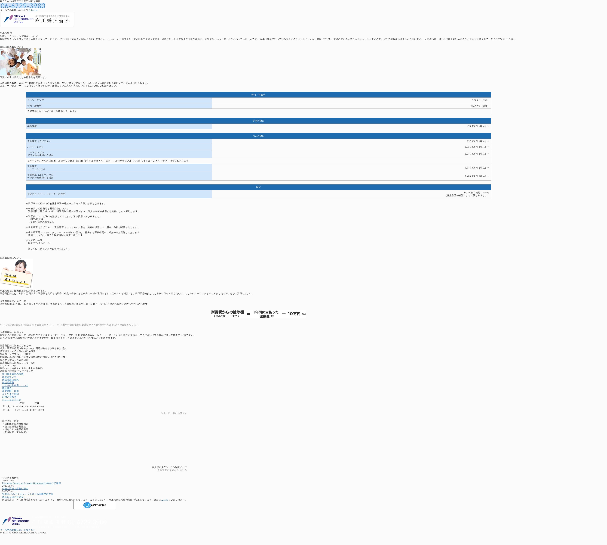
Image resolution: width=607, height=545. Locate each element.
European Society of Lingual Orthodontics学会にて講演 (31, 483)
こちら (164, 499)
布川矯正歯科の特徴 (13, 374)
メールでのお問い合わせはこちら (18, 530)
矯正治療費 (8, 382)
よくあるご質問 (10, 394)
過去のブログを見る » (14, 497)
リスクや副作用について (15, 385)
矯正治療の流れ (10, 380)
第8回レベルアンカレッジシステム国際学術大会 (27, 494)
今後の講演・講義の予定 (15, 488)
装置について (9, 377)
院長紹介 (7, 388)
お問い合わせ (9, 397)
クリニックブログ (11, 400)
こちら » (33, 10)
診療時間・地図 (10, 391)
